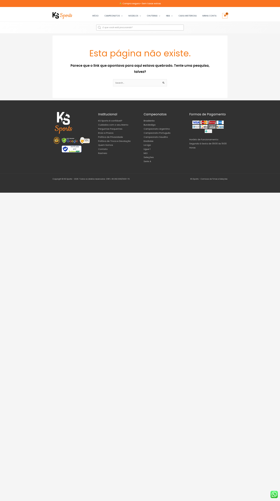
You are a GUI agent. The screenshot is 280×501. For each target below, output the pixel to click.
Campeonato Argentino (157, 128)
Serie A (147, 161)
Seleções (149, 157)
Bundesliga (149, 124)
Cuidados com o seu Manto (113, 124)
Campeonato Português (157, 132)
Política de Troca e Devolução (114, 141)
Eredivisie (148, 141)
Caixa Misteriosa (187, 15)
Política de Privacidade (110, 137)
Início (95, 15)
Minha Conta (209, 15)
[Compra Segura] (85, 140)
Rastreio (102, 153)
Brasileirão (149, 120)
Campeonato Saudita (156, 137)
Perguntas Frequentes (110, 128)
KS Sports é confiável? (110, 120)
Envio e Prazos (105, 132)
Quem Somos (105, 145)
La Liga (147, 145)
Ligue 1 (147, 149)
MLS (146, 153)
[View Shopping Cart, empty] (225, 15)
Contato (103, 149)
